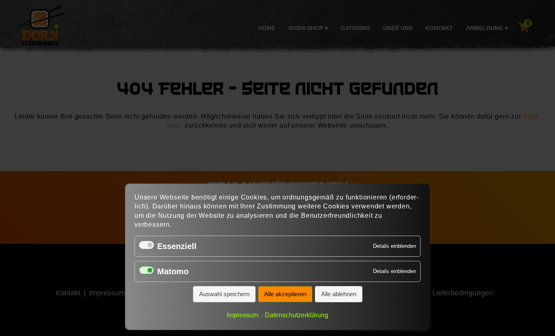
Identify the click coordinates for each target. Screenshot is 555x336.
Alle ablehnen (338, 293)
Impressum (242, 315)
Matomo (173, 271)
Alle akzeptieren (285, 293)
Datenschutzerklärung (296, 315)
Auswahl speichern (224, 293)
